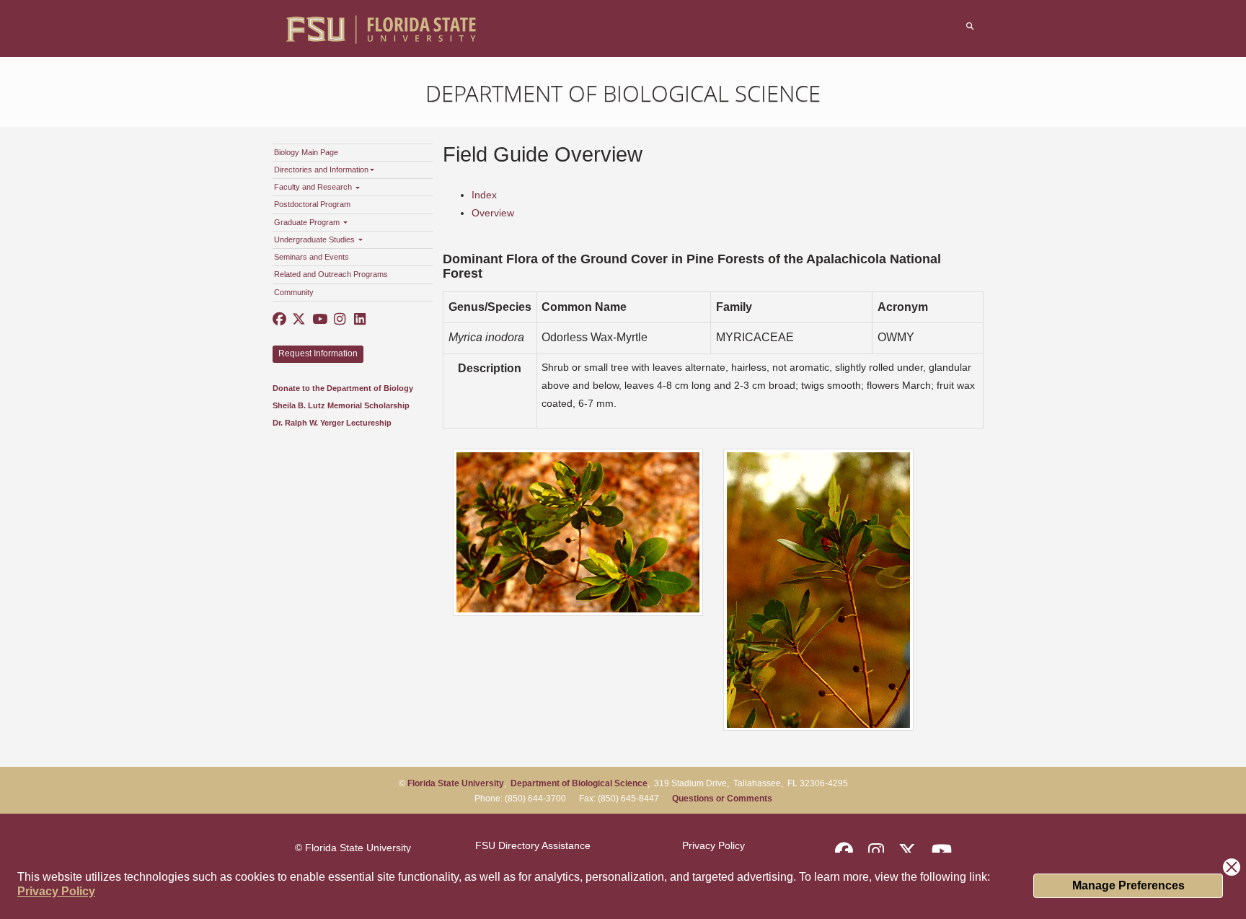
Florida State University (455, 783)
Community (294, 292)
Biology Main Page (306, 152)
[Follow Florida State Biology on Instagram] (339, 319)
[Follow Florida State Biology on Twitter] (299, 319)
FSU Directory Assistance (533, 845)
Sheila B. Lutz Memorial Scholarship (341, 405)
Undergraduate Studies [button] (315, 239)
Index (484, 195)
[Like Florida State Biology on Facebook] (280, 319)
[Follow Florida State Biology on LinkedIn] (359, 319)
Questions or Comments (722, 798)
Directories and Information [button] (321, 169)
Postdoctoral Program (312, 204)
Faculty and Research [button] (314, 187)
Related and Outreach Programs (331, 274)
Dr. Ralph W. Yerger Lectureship (332, 422)
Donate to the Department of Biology (343, 388)
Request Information (318, 353)
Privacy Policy (56, 891)
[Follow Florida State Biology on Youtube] (319, 319)
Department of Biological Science (623, 93)
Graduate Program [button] (308, 222)
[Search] (970, 26)
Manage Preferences (1128, 885)
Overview (493, 213)
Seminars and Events (311, 256)
